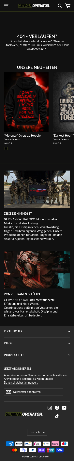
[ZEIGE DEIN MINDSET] (37, 189)
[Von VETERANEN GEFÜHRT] (37, 269)
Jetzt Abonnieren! (17, 368)
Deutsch (34, 432)
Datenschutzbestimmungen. (21, 382)
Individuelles (14, 355)
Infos (8, 343)
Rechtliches (13, 331)
